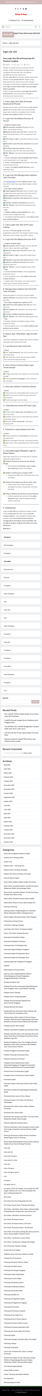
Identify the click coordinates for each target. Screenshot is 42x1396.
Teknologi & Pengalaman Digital (14, 1299)
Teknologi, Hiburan (10, 1343)
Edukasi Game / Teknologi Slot (14, 866)
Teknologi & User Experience (13, 1315)
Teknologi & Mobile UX (11, 1295)
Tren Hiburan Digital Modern (13, 1366)
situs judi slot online (10, 1160)
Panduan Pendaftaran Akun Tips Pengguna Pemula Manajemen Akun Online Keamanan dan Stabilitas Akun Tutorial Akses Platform (20, 1044)
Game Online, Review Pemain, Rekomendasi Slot (19, 903)
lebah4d (6, 966)
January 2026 (8, 781)
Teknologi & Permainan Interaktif (14, 1311)
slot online (7, 666)
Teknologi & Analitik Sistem (13, 1266)
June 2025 (7, 809)
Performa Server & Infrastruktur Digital (16, 1071)
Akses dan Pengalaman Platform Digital (17, 854)
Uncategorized (8, 1378)
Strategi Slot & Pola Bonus (12, 1258)
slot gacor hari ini (9, 1184)
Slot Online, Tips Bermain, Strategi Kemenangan (19, 1242)
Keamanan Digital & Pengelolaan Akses (17, 953)
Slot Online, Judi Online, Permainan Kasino (18, 1215)
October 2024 (8, 842)
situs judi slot (8, 1152)
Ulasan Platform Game (11, 1370)
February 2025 (8, 826)
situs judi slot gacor (10, 1156)
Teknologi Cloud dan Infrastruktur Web (16, 1327)
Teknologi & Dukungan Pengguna (14, 1270)
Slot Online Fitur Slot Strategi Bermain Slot (18, 1201)
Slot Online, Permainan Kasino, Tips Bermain (18, 1227)
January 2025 (8, 830)
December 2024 (9, 834)
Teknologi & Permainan (11, 1307)
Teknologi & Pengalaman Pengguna (15, 1303)
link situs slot (8, 569)
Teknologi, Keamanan (11, 1347)
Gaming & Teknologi (10, 907)
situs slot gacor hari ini (11, 1172)
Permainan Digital (10, 1079)
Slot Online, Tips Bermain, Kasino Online (17, 1238)
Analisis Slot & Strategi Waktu (14, 858)
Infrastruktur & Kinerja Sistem (13, 921)
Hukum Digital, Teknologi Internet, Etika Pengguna (20, 917)
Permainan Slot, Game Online (13, 1113)
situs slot (7, 610)
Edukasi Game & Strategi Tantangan (15, 870)
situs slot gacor (9, 594)
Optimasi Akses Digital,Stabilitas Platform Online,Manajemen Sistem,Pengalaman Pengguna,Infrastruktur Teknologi (17, 976)
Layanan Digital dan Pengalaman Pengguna (18, 962)
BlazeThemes (22, 1392)
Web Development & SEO (12, 1382)
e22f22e (7, 65)
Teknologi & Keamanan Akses (13, 1282)
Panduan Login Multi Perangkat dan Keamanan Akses (21, 1030)
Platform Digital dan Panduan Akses (15, 1123)
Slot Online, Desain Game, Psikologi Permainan (19, 1205)
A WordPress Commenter (12, 753)
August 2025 (8, 801)
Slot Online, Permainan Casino (14, 1219)
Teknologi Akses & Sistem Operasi (15, 1319)
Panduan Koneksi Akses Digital (14, 1026)
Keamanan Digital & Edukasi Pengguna (16, 949)
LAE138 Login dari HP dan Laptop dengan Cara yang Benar (19, 2)
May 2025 (7, 814)
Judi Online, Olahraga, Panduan (14, 925)
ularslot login (10, 182)
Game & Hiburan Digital (11, 878)
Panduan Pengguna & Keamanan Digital (16, 1051)
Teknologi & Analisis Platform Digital (16, 1262)
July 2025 (7, 805)
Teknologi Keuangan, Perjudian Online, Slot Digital (20, 1339)
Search (5, 698)
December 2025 (9, 785)
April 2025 (7, 818)
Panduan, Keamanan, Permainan (14, 1059)
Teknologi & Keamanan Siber (13, 1291)
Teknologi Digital (9, 1335)
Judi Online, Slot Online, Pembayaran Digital (18, 929)
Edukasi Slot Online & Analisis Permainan (17, 874)
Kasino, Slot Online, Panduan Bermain (16, 933)
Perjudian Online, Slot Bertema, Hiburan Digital (19, 1075)
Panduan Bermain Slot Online (13, 1007)
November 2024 (9, 838)
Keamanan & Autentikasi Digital (14, 937)
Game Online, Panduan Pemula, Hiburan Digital (19, 898)
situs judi (7, 1148)
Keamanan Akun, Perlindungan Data (15, 945)
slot (5, 602)
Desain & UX (8, 862)
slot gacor (7, 553)
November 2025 (9, 789)
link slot (6, 577)
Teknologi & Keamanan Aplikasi (14, 1287)
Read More (6, 529)
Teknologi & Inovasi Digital (12, 1278)
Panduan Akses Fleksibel (12, 993)
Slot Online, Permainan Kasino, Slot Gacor (17, 1223)
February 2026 (8, 777)
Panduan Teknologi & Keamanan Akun (16, 1055)
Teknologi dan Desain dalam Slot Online (17, 1331)
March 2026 (8, 773)
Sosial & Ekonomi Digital (12, 1250)
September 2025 (9, 797)
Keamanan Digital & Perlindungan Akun (16, 957)
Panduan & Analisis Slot (12, 982)
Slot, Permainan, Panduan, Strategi (15, 1246)
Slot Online (7, 1197)
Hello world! (28, 753)
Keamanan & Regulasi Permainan (14, 941)
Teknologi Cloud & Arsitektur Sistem (16, 1323)
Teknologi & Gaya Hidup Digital (14, 1274)
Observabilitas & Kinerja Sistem (14, 970)
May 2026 (7, 765)
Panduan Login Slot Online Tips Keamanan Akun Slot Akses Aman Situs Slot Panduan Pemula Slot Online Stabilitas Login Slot (21, 1036)
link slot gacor (8, 545)
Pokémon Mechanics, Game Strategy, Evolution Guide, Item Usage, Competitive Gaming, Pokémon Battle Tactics (21, 1129)
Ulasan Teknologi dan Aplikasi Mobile (16, 1374)
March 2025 (8, 822)
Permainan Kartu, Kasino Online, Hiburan (17, 1096)
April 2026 (7, 769)
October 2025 (8, 793)
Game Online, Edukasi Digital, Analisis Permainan (20, 882)
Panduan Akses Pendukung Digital (15, 997)
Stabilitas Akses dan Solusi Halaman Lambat (18, 1254)
